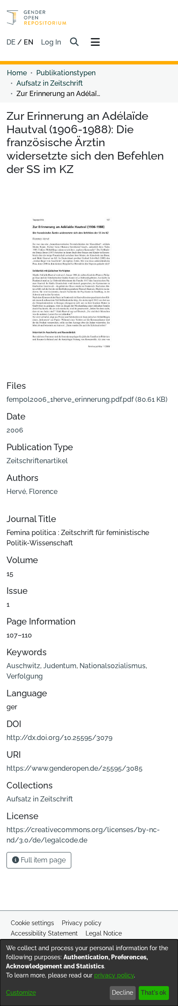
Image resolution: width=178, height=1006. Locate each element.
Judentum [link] (59, 666)
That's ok (153, 992)
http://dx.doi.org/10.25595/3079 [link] (59, 738)
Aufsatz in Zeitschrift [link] (49, 83)
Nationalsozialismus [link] (112, 666)
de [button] (11, 42)
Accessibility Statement (44, 933)
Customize (21, 992)
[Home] (36, 17)
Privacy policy (82, 922)
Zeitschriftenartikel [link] (37, 461)
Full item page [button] (42, 860)
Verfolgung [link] (24, 676)
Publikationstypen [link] (65, 73)
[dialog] (89, 972)
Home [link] (17, 73)
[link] (87, 399)
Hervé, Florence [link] (31, 491)
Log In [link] (51, 42)
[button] (74, 42)
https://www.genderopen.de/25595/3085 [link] (74, 768)
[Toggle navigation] (95, 42)
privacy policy (114, 975)
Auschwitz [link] (23, 666)
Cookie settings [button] (32, 922)
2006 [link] (14, 430)
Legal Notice (104, 933)
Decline (122, 992)
